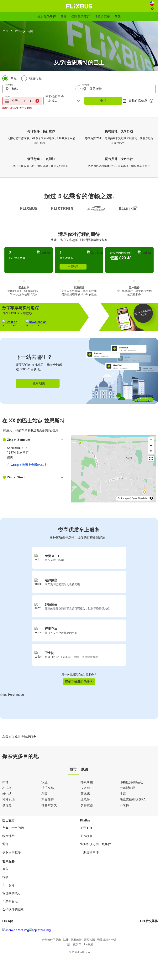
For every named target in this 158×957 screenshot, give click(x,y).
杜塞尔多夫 (49, 805)
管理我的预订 (11, 893)
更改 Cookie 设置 (83, 944)
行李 (5, 877)
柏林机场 (8, 799)
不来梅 (124, 805)
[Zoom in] (151, 440)
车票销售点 (10, 901)
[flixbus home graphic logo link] (79, 6)
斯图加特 (47, 799)
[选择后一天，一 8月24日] (30, 101)
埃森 (123, 793)
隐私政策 (76, 939)
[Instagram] (141, 930)
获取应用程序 (11, 852)
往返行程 (35, 78)
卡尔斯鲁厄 (127, 788)
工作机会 (86, 836)
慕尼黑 (7, 805)
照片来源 (89, 939)
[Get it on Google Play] (15, 930)
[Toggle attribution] (151, 498)
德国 (30, 31)
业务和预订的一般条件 (95, 844)
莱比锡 (85, 793)
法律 (66, 939)
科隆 (44, 793)
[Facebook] (140, 930)
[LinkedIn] (144, 930)
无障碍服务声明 (106, 939)
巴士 (18, 31)
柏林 (5, 782)
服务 (5, 869)
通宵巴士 (8, 844)
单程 (13, 78)
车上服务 (8, 885)
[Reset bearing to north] (151, 451)
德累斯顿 (87, 782)
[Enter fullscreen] (151, 458)
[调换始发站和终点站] (79, 88)
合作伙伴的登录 (13, 909)
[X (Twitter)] (145, 930)
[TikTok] (146, 930)
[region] (113, 468)
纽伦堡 (85, 799)
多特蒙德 (87, 805)
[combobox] (44, 89)
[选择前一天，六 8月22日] (24, 101)
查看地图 (73, 266)
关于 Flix (86, 828)
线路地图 (8, 836)
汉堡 (44, 782)
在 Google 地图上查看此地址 (26, 465)
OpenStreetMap (140, 498)
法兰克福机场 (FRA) (133, 799)
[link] (79, 371)
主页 (5, 31)
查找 (103, 101)
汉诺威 (85, 788)
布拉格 (7, 788)
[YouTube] (143, 930)
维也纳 (7, 793)
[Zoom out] (151, 445)
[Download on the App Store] (40, 930)
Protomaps (123, 498)
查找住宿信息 (138, 101)
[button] (34, 440)
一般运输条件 (89, 852)
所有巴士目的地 (13, 828)
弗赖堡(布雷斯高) (131, 782)
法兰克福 (47, 788)
